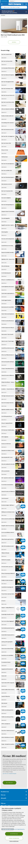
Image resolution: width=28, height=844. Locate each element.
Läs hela (14, 42)
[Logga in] (22, 4)
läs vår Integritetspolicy (19, 829)
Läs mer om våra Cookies (7, 829)
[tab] (4, 1)
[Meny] (2, 4)
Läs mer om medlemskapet (9, 773)
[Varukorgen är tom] (26, 4)
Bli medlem (9, 782)
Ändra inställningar (14, 841)
